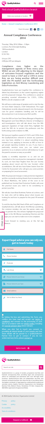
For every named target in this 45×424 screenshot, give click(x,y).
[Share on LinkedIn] (38, 29)
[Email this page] (42, 29)
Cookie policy (8, 404)
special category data (13, 326)
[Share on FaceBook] (31, 29)
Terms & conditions (8, 411)
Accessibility (6, 408)
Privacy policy (8, 401)
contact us (28, 338)
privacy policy (29, 324)
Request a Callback (20, 420)
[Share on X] (34, 29)
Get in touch (21, 348)
